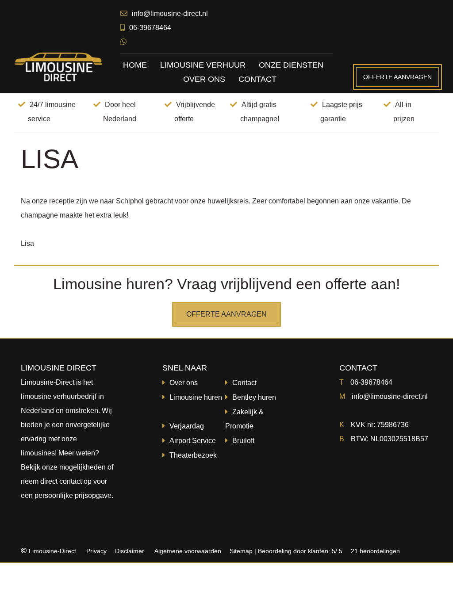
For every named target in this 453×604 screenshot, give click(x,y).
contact (70, 481)
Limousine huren (195, 397)
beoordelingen (374, 550)
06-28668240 (48, 585)
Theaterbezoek (193, 455)
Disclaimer (129, 550)
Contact (244, 382)
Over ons (183, 382)
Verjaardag (186, 426)
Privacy (96, 550)
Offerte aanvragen (397, 76)
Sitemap (241, 550)
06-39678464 (150, 27)
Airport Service (192, 440)
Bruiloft (243, 440)
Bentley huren (254, 397)
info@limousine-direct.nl (170, 13)
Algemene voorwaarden (187, 550)
